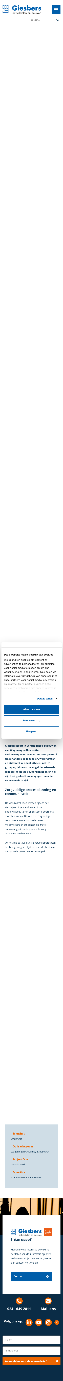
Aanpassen (29, 720)
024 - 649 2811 (19, 1308)
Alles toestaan (31, 709)
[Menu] (56, 9)
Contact (19, 1276)
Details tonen (45, 698)
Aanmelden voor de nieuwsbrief (26, 1361)
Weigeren (31, 731)
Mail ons (48, 1308)
